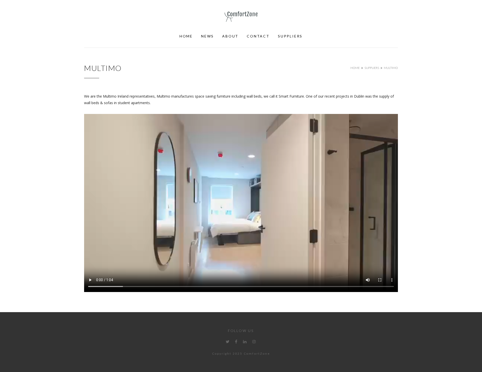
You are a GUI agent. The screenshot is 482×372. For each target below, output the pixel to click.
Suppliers (290, 36)
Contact (258, 36)
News (207, 36)
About (230, 36)
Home (186, 36)
